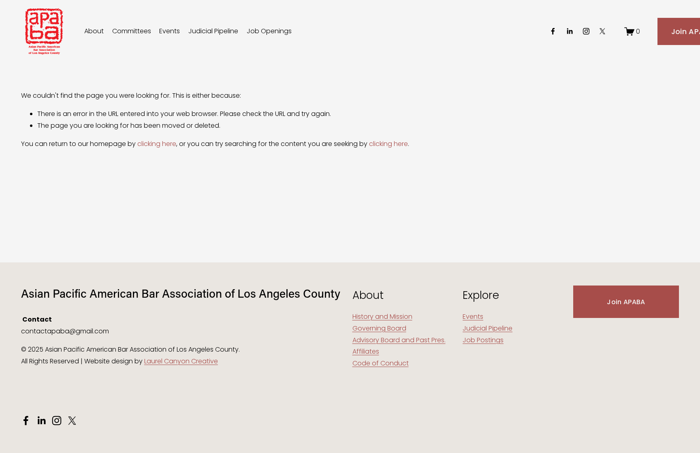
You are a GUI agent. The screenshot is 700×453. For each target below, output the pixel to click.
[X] (602, 31)
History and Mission (382, 316)
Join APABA (626, 302)
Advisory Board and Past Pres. (399, 340)
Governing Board (379, 328)
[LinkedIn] (570, 31)
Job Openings (269, 31)
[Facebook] (553, 31)
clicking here (156, 143)
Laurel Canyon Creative (181, 361)
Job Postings (483, 340)
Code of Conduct (380, 363)
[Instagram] (586, 31)
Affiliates (365, 351)
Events (169, 31)
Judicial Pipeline (213, 31)
